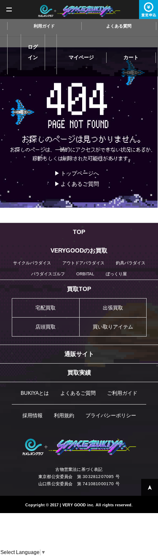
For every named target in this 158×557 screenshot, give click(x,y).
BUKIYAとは (35, 393)
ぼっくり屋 (116, 274)
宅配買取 (45, 308)
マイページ (81, 57)
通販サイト (79, 354)
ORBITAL (85, 274)
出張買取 (113, 308)
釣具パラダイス (130, 263)
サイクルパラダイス (32, 263)
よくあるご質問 (80, 184)
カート (131, 57)
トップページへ (80, 173)
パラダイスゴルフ (48, 274)
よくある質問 (118, 26)
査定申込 (148, 9)
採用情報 (32, 415)
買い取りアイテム (113, 327)
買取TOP (79, 288)
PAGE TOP (149, 487)
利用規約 (64, 415)
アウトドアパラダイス (83, 263)
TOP (79, 231)
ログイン (33, 52)
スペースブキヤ (79, 11)
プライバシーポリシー (111, 415)
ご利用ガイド (122, 393)
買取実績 (79, 372)
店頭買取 (45, 327)
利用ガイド (44, 26)
